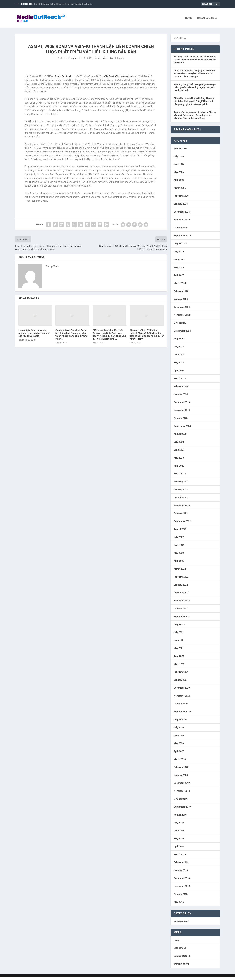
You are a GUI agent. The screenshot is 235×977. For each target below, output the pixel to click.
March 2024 (180, 378)
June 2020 (179, 735)
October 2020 (181, 703)
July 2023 (179, 442)
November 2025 (182, 219)
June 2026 (179, 164)
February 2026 (181, 196)
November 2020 (182, 695)
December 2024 (182, 307)
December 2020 (182, 687)
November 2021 (182, 600)
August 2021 (180, 624)
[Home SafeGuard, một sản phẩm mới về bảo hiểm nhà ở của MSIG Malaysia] (35, 315)
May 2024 (179, 362)
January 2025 (181, 299)
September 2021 (182, 616)
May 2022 (179, 553)
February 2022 (181, 576)
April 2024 (179, 370)
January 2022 (181, 584)
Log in (177, 940)
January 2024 (181, 394)
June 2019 (179, 830)
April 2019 (179, 846)
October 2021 (181, 608)
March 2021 (180, 664)
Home (188, 18)
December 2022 (182, 497)
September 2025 (182, 235)
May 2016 (179, 902)
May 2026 (179, 172)
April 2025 (179, 275)
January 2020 (181, 775)
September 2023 (182, 426)
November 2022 (182, 505)
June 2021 (179, 640)
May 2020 (179, 743)
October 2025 (181, 227)
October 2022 (181, 513)
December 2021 (182, 592)
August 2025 (180, 243)
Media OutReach (63, 76)
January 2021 (181, 680)
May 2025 (179, 267)
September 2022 (182, 521)
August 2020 (180, 719)
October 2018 (181, 894)
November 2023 (182, 410)
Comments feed (182, 956)
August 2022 (180, 529)
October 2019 (181, 799)
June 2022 (179, 545)
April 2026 (179, 180)
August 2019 (180, 815)
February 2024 (181, 386)
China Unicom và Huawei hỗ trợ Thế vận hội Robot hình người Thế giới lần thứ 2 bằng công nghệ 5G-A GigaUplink (194, 101)
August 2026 (180, 148)
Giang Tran (73, 58)
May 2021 (179, 648)
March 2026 (180, 188)
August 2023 (180, 434)
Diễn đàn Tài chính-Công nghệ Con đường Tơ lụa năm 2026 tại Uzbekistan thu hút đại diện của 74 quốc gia (195, 73)
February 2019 (181, 862)
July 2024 (179, 346)
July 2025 (179, 251)
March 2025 (180, 283)
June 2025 (179, 259)
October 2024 (181, 323)
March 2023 (180, 473)
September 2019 (182, 807)
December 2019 (182, 783)
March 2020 (180, 759)
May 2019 (179, 838)
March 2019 (180, 854)
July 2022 (179, 537)
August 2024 (180, 338)
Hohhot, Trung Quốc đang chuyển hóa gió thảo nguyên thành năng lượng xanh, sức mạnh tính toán (195, 87)
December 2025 (182, 212)
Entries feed (180, 948)
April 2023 (179, 465)
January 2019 (181, 870)
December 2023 (182, 402)
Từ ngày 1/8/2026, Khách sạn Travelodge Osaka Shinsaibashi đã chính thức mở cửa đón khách (195, 59)
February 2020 (181, 767)
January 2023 (181, 489)
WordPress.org (181, 963)
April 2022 (179, 561)
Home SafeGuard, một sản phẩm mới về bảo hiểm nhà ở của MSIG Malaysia (33, 333)
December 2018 (182, 878)
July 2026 (179, 156)
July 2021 (179, 632)
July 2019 (179, 822)
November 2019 (182, 791)
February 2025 (181, 291)
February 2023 (181, 481)
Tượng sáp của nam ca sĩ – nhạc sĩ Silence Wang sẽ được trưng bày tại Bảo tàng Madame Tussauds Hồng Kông (195, 115)
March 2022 (180, 568)
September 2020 (182, 711)
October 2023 (181, 418)
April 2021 (179, 656)
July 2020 (179, 727)
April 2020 (179, 751)
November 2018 (182, 886)
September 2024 (182, 331)
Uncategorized (207, 18)
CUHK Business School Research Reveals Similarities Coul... (63, 4)
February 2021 (181, 672)
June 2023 (179, 449)
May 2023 (179, 457)
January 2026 (181, 204)
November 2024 (182, 315)
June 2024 (179, 354)
